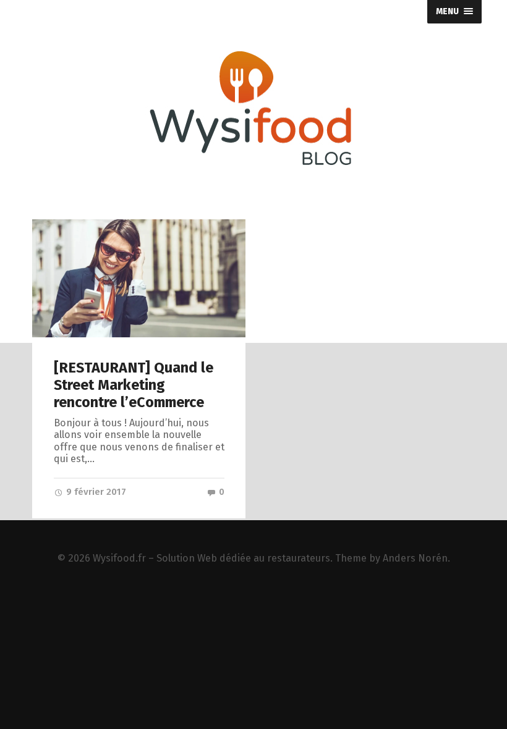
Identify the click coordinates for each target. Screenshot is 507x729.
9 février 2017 (95, 491)
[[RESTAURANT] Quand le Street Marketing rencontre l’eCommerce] (138, 278)
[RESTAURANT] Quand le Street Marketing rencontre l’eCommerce (133, 385)
